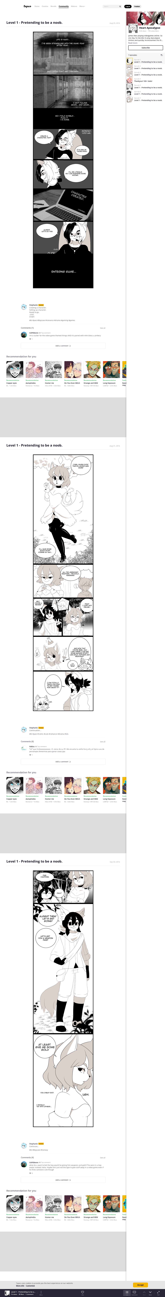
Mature (74, 6)
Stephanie (33, 305)
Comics (45, 6)
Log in (128, 6)
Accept (140, 1285)
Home (37, 6)
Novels (53, 6)
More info (20, 1285)
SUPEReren (33, 333)
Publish (137, 6)
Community (64, 6)
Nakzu (32, 746)
